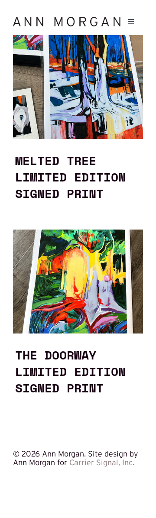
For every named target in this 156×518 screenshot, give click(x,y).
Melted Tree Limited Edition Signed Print (70, 177)
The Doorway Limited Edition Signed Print (70, 371)
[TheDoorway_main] (78, 233)
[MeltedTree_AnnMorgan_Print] (78, 39)
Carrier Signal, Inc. (101, 462)
